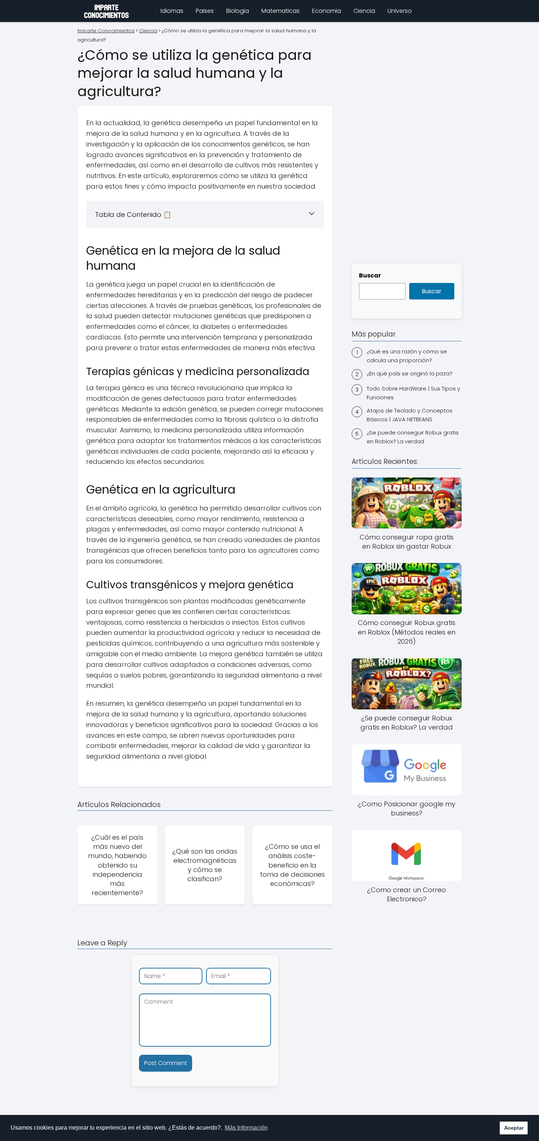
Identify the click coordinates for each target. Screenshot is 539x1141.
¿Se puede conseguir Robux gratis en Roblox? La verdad (413, 437)
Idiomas (172, 11)
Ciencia (364, 11)
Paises (205, 11)
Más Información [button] (246, 1127)
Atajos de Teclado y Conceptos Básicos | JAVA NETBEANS (409, 415)
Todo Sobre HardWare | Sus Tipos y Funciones (413, 393)
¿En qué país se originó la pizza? (409, 373)
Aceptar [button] (514, 1128)
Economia (326, 11)
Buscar (370, 275)
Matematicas (280, 11)
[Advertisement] (407, 142)
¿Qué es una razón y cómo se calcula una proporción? (407, 355)
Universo (400, 11)
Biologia (237, 11)
